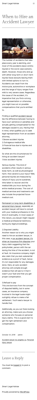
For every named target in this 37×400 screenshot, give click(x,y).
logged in (17, 365)
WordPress (24, 392)
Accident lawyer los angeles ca (14, 340)
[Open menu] (33, 3)
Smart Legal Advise (10, 3)
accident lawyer (25, 116)
